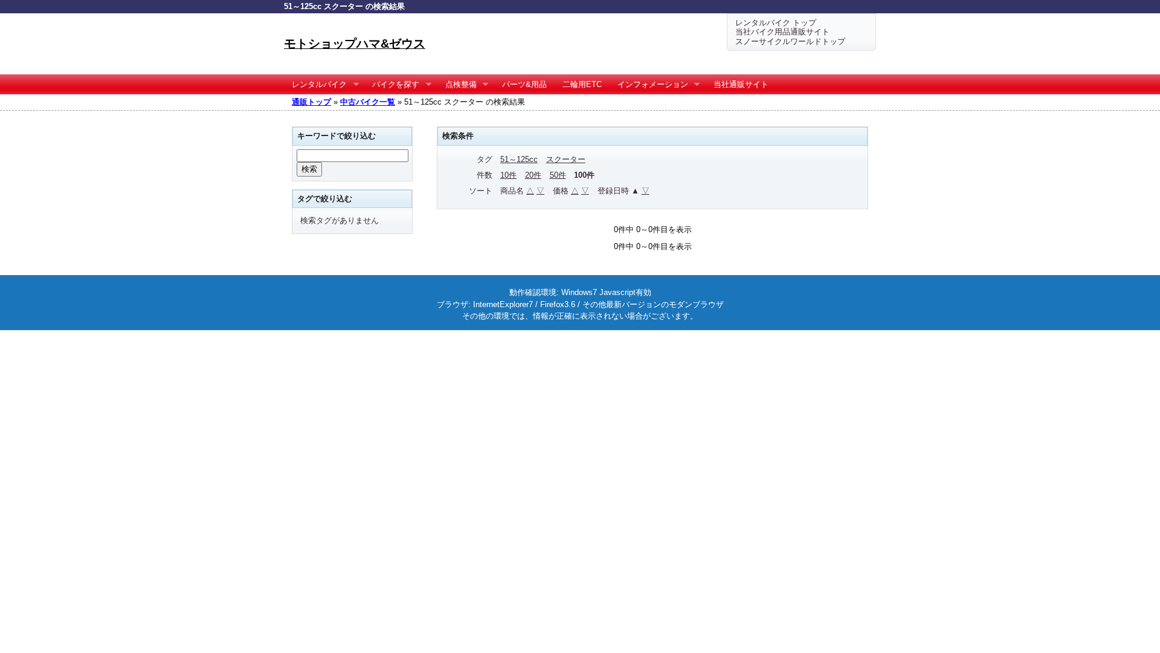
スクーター (565, 159)
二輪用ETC (582, 84)
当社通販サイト (741, 84)
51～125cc (519, 159)
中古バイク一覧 (367, 101)
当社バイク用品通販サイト (782, 31)
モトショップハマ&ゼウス (354, 43)
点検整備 (457, 84)
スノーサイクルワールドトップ (790, 41)
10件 (508, 175)
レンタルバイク (315, 84)
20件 (533, 175)
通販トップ (311, 101)
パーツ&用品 (524, 84)
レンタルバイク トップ (775, 22)
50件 (558, 175)
